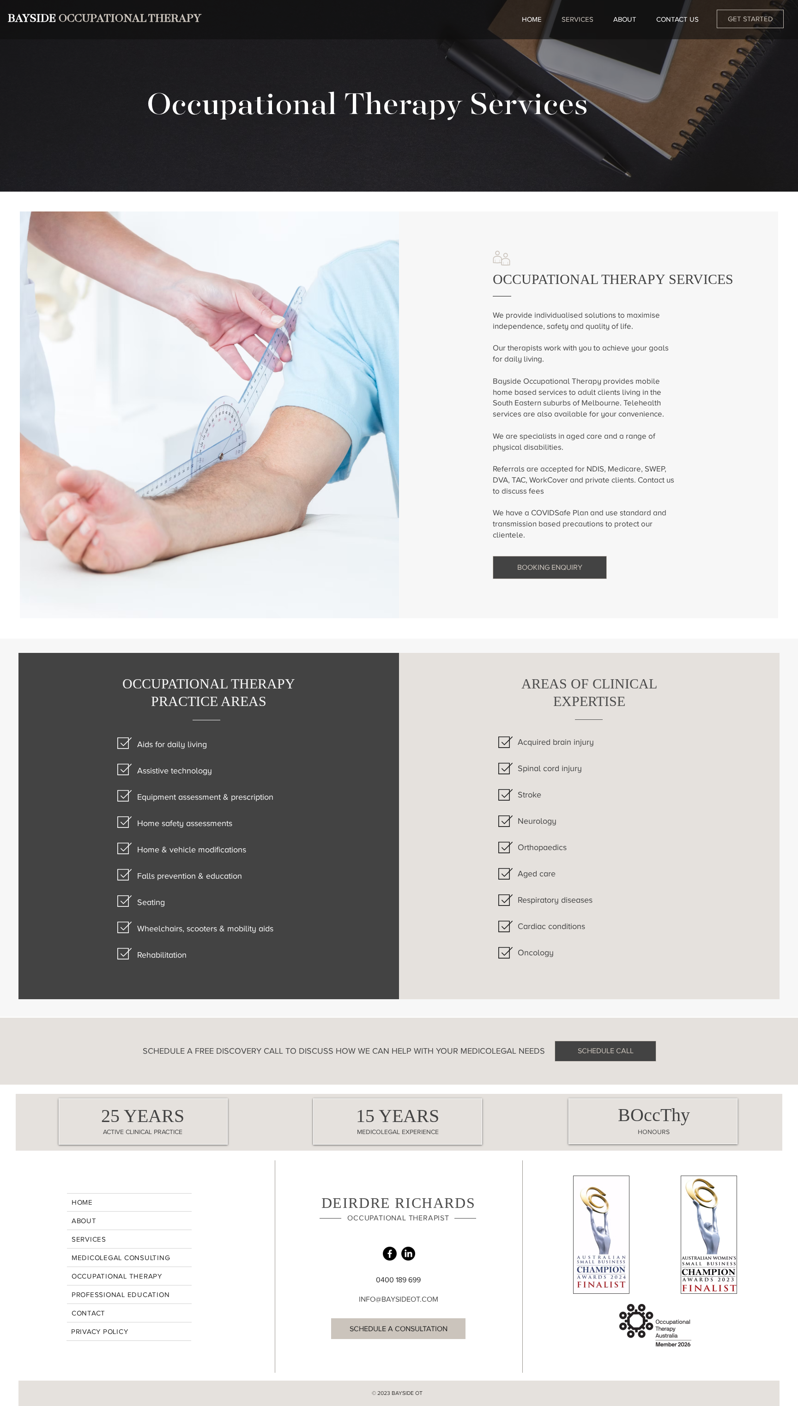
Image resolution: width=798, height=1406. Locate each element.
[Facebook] (390, 1254)
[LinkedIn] (408, 1254)
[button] (750, 19)
